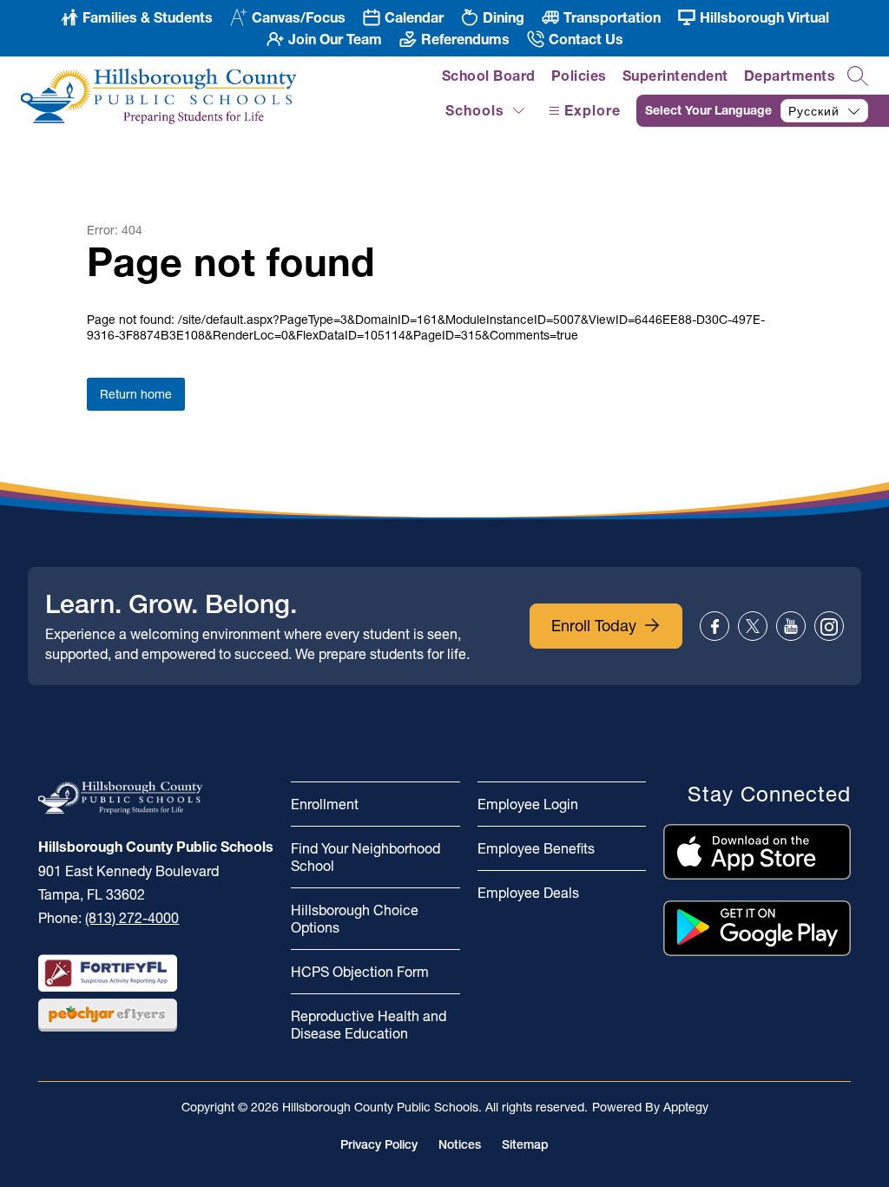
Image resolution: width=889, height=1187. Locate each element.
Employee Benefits (536, 848)
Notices (459, 1144)
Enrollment (325, 804)
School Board (489, 75)
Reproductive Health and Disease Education (368, 1024)
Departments (790, 75)
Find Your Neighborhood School (365, 857)
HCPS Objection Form (360, 971)
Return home (136, 394)
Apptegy (685, 1107)
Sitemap (525, 1144)
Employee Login (527, 804)
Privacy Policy (379, 1144)
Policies (579, 75)
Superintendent (675, 75)
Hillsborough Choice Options (354, 918)
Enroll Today (593, 626)
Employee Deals (528, 892)
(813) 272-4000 (132, 918)
